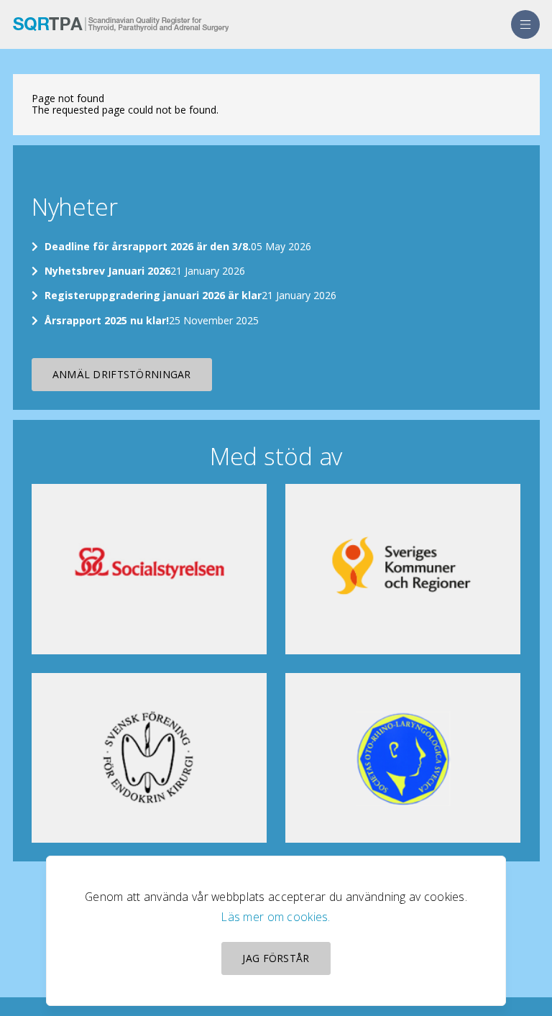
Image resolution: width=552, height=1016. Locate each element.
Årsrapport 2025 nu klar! (107, 320)
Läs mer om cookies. (275, 917)
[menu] (525, 24)
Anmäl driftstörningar (121, 374)
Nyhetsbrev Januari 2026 (107, 271)
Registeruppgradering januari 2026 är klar (153, 295)
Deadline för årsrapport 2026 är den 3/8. (148, 246)
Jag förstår (275, 958)
